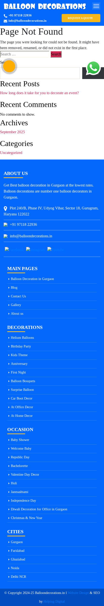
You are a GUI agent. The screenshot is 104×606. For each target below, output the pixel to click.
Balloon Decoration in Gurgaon (32, 279)
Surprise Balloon (22, 390)
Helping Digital (54, 601)
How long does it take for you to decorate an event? (39, 93)
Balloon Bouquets (23, 381)
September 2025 (12, 132)
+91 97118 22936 (20, 15)
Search (5, 62)
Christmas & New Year (26, 518)
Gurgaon (17, 542)
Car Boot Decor (21, 398)
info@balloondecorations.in (27, 20)
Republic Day (20, 457)
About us (17, 313)
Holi (14, 483)
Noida (15, 568)
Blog (14, 287)
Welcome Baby (21, 448)
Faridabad (17, 551)
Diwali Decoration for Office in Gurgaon (39, 509)
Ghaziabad (18, 559)
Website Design (78, 593)
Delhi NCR (18, 577)
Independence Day (23, 500)
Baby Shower (20, 440)
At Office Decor (22, 407)
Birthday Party (21, 346)
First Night (18, 372)
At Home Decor (22, 416)
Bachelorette (19, 466)
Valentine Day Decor (25, 474)
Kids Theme (19, 355)
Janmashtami (19, 492)
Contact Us (18, 296)
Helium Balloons (22, 338)
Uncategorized (11, 153)
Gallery (16, 305)
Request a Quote (80, 18)
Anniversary (19, 364)
